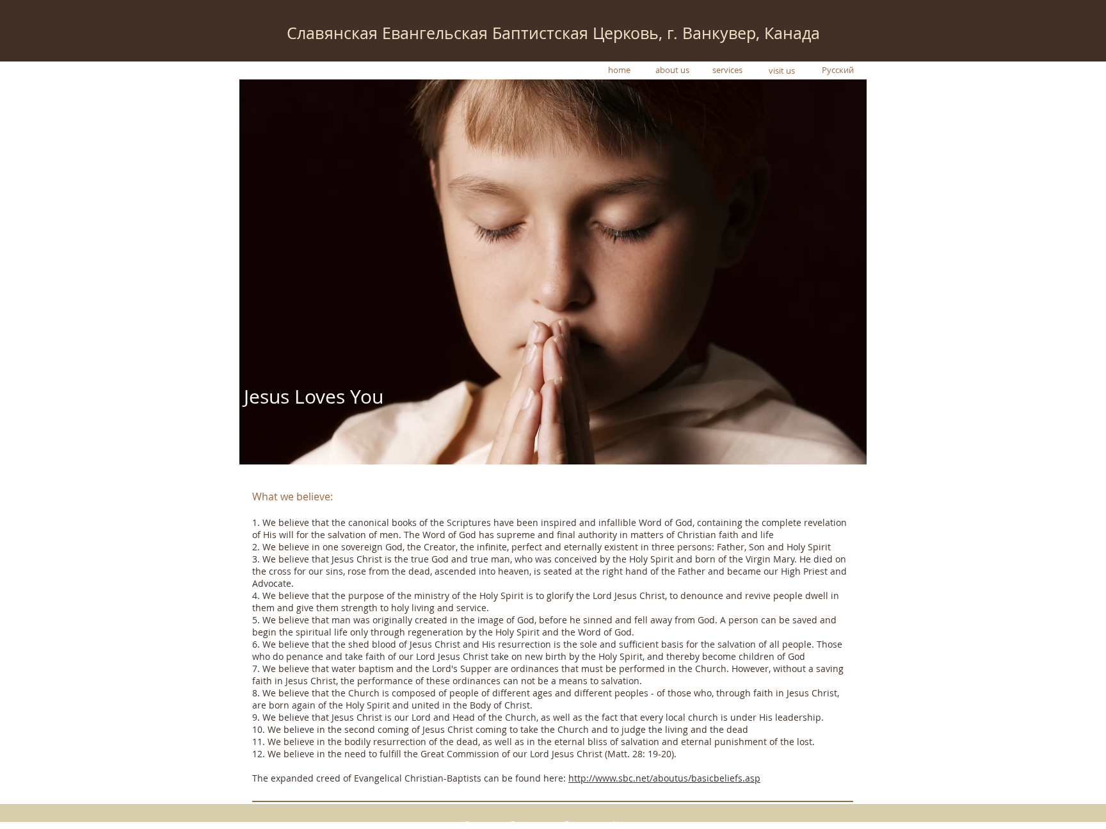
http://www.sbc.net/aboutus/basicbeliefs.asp (664, 778)
